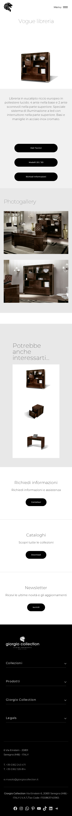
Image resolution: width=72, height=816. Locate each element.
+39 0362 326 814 (16, 769)
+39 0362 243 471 (16, 764)
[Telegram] (56, 808)
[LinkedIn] (51, 808)
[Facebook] (15, 808)
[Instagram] (21, 808)
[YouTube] (39, 808)
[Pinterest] (33, 808)
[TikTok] (45, 808)
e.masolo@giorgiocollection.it (21, 779)
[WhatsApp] (27, 808)
